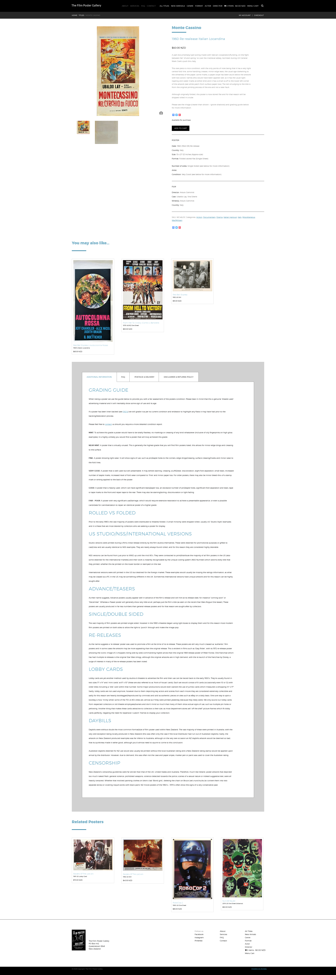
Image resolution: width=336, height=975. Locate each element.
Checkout (259, 15)
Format (199, 6)
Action (199, 217)
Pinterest (198, 941)
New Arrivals (178, 6)
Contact (151, 6)
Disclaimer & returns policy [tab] (178, 377)
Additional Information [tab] (99, 377)
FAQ (143, 6)
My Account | (246, 15)
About (125, 6)
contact (108, 424)
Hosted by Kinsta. (259, 969)
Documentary (209, 217)
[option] (118, 71)
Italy (240, 217)
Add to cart (180, 128)
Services (134, 6)
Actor (208, 6)
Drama (219, 217)
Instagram (199, 937)
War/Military (177, 220)
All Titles (164, 6)
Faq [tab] (123, 377)
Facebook (199, 934)
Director (217, 6)
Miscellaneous (248, 217)
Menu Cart (253, 6)
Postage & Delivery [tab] (144, 377)
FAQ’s (125, 411)
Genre (190, 6)
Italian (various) (230, 217)
